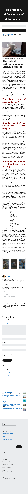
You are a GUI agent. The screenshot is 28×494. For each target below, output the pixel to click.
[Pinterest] (18, 3)
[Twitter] (10, 3)
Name (4, 337)
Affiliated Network (7, 439)
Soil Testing (5, 375)
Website (4, 348)
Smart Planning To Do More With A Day (20, 304)
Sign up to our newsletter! (8, 365)
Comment (5, 323)
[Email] (7, 3)
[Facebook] (13, 3)
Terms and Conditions (8, 433)
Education (6, 294)
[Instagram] (21, 3)
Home (3, 34)
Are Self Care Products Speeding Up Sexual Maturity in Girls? (7, 306)
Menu (6, 30)
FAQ (3, 436)
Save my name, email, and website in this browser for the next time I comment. (13, 355)
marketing (6, 296)
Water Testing (6, 372)
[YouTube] (15, 3)
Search (19, 447)
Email (4, 342)
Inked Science (9, 34)
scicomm (12, 296)
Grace (9, 276)
